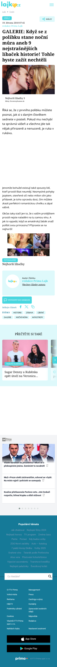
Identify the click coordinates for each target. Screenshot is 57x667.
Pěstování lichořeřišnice (34, 557)
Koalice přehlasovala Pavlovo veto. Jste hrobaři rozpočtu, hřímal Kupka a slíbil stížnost (27, 493)
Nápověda (33, 616)
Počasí (23, 539)
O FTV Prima (12, 590)
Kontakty (32, 604)
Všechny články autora (33, 284)
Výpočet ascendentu (17, 561)
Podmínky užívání (14, 609)
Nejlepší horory (14, 534)
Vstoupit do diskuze (19, 300)
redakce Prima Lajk (12, 25)
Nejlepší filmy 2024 (36, 530)
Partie (14, 539)
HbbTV (10, 604)
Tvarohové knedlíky (40, 561)
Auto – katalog (39, 543)
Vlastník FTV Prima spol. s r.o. (15, 622)
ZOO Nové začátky (19, 543)
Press (31, 594)
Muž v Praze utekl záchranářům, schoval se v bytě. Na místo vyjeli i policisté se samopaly (28, 479)
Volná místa (12, 594)
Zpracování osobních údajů (38, 610)
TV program (30, 534)
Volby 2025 (40, 548)
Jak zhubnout (17, 530)
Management (34, 590)
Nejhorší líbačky (13, 264)
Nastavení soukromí (37, 628)
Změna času (44, 534)
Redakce (32, 621)
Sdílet (46, 20)
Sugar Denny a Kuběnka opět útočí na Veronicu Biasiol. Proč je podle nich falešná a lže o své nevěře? (23, 374)
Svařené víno (14, 552)
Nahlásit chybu (13, 628)
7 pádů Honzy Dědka (21, 548)
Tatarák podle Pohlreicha (36, 552)
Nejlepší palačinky (19, 566)
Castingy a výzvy (36, 599)
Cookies (10, 616)
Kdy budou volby (37, 539)
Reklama (10, 599)
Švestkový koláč (39, 566)
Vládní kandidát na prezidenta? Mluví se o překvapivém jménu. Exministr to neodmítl (24, 464)
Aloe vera (15, 557)
